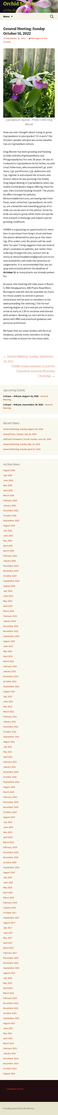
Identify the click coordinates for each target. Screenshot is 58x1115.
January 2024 (9, 621)
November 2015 (10, 1008)
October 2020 (9, 776)
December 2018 (10, 852)
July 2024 (7, 590)
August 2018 (9, 872)
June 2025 (8, 535)
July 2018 (7, 877)
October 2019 (9, 812)
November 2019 (10, 807)
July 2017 (7, 927)
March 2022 (8, 711)
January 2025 (9, 560)
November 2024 (10, 570)
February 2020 (10, 797)
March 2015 (8, 1043)
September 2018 (11, 867)
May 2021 (7, 751)
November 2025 (10, 510)
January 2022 (9, 721)
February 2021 (10, 761)
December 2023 (10, 626)
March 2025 (8, 550)
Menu (6, 16)
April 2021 (8, 756)
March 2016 (8, 993)
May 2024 (7, 600)
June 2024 (8, 595)
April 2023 (8, 656)
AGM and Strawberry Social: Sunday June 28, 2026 (27, 439)
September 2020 (11, 781)
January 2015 (9, 1053)
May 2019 (7, 832)
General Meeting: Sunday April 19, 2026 (21, 449)
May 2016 (7, 983)
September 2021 (11, 736)
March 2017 (8, 947)
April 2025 (8, 545)
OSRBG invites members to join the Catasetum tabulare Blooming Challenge (33, 371)
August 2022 (9, 691)
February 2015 (10, 1048)
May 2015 (7, 1033)
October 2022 (9, 681)
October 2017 (9, 912)
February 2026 (10, 500)
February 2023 (10, 666)
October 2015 (9, 1013)
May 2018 (7, 887)
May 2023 (7, 651)
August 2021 (9, 741)
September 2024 (11, 580)
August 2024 (9, 585)
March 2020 (8, 792)
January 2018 (9, 907)
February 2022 (10, 716)
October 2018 (9, 862)
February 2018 (10, 902)
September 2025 (11, 520)
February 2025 (10, 555)
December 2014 (10, 1058)
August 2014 (9, 1073)
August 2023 (9, 641)
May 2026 (7, 485)
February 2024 (10, 616)
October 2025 (9, 515)
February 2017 (10, 952)
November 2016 (10, 962)
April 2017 (8, 942)
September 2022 (11, 686)
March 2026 (8, 495)
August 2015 (9, 1023)
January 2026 (9, 505)
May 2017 (7, 937)
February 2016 (10, 998)
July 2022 (7, 696)
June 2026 (8, 480)
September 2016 (11, 967)
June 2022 (8, 701)
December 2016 (10, 957)
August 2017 (9, 922)
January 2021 (9, 766)
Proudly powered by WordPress (18, 1108)
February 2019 (10, 847)
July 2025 (7, 530)
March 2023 (8, 661)
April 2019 (8, 837)
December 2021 (10, 726)
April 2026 (8, 490)
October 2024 (9, 575)
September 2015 (11, 1018)
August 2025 (9, 525)
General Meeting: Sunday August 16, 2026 (23, 429)
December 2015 (10, 1003)
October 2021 (9, 731)
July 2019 (7, 822)
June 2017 (8, 932)
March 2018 (8, 897)
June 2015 (8, 1028)
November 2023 (10, 631)
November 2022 (10, 676)
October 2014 (9, 1068)
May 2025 (7, 540)
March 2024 (8, 611)
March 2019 (8, 842)
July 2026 (7, 475)
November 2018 (10, 857)
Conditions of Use (15, 1088)
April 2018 (8, 892)
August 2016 (9, 972)
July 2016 (7, 978)
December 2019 (10, 802)
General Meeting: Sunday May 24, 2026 (21, 444)
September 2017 (11, 917)
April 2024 (8, 606)
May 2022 (7, 706)
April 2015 (8, 1038)
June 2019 (8, 827)
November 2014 (10, 1063)
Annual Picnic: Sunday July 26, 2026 (19, 434)
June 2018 (8, 882)
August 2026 (9, 470)
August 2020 (9, 786)
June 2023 (8, 646)
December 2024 (10, 565)
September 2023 (11, 636)
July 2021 (7, 746)
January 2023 (9, 671)
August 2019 (9, 817)
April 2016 (8, 988)
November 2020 (10, 771)
